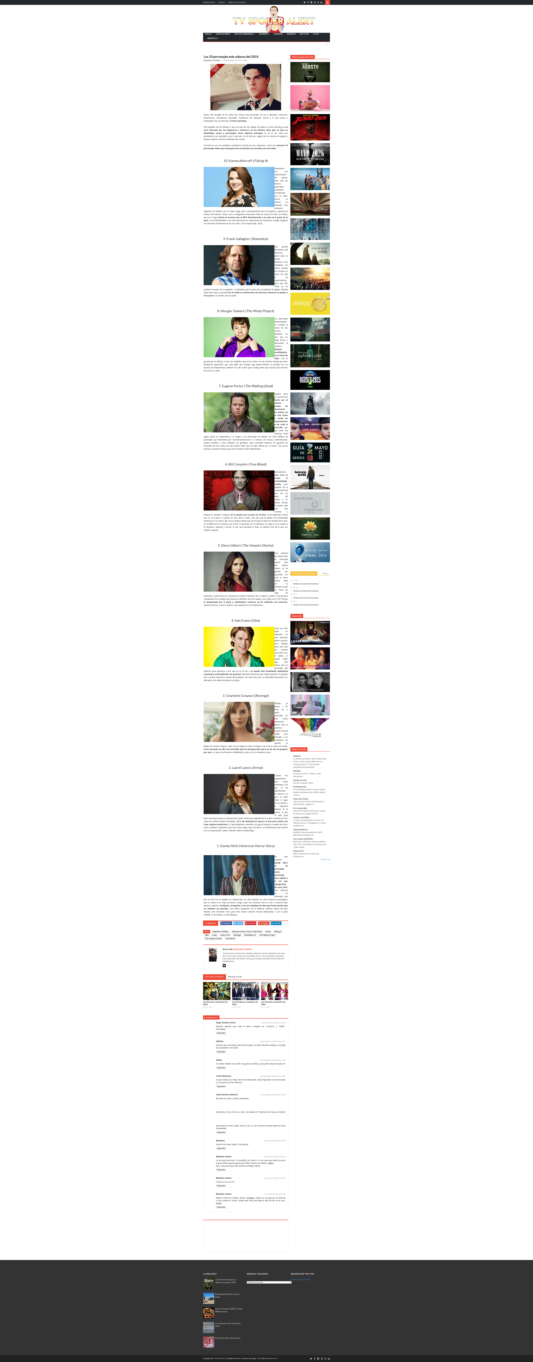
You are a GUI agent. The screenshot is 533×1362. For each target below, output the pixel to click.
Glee (207, 935)
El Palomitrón (299, 787)
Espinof (297, 756)
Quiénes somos (209, 2)
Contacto (221, 2)
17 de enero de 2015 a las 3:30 (274, 1194)
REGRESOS (278, 34)
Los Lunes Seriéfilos (303, 839)
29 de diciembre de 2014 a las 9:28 (273, 1023)
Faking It (278, 931)
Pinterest (252, 923)
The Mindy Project (267, 935)
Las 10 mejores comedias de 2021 (245, 1003)
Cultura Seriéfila (301, 817)
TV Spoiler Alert (219, 1358)
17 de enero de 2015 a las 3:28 (274, 1157)
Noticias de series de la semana (305, 584)
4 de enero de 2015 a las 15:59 (274, 1141)
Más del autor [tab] (235, 977)
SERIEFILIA (212, 38)
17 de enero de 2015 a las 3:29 (274, 1178)
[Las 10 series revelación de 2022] (216, 991)
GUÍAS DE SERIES (223, 34)
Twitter (239, 923)
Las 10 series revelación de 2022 (215, 1003)
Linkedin (277, 923)
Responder (221, 1033)
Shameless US (250, 935)
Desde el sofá (300, 780)
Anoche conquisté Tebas (303, 783)
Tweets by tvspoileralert (300, 1279)
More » (326, 573)
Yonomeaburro (300, 829)
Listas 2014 (225, 935)
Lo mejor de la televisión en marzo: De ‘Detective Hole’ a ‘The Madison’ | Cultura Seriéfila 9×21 (309, 823)
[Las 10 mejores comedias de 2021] (245, 991)
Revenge (237, 935)
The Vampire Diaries (213, 938)
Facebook (227, 923)
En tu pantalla (300, 808)
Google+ (264, 923)
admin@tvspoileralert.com (267, 1358)
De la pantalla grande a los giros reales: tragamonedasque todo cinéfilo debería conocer (309, 792)
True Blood (230, 938)
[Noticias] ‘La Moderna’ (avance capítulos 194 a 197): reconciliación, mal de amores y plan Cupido (309, 844)
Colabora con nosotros (237, 2)
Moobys (297, 771)
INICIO (208, 34)
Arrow (268, 931)
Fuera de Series (300, 799)
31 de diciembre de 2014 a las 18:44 (272, 1095)
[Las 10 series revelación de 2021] (274, 991)
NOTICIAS (304, 34)
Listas (214, 935)
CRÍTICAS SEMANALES (243, 34)
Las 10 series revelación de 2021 (273, 1003)
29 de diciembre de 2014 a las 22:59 (272, 1076)
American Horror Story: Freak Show (247, 931)
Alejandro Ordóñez (212, 60)
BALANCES (291, 34)
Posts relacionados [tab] (214, 977)
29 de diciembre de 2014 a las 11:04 (272, 1060)
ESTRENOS (263, 34)
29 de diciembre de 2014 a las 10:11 (272, 1041)
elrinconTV (298, 851)
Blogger (254, 1358)
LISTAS (316, 34)
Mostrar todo (325, 859)
